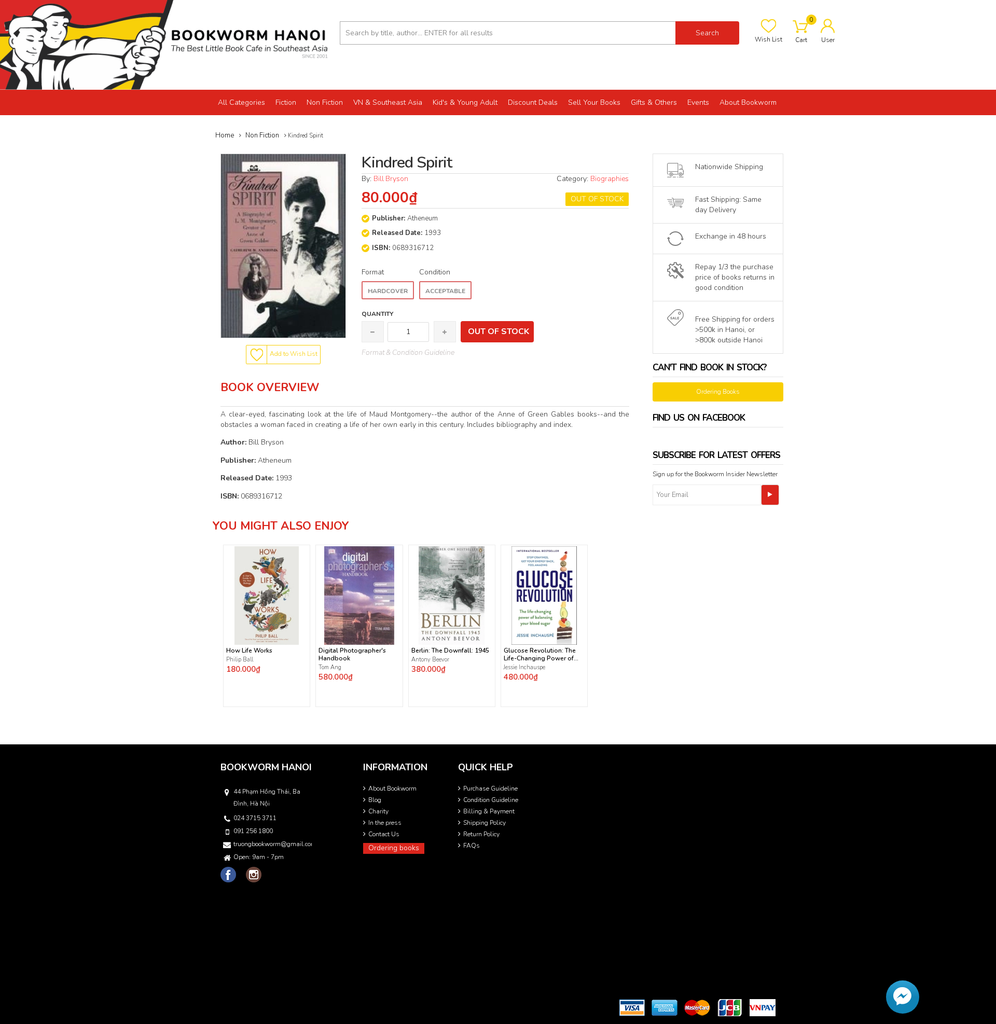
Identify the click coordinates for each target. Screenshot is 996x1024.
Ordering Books (718, 392)
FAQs (471, 845)
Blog (374, 800)
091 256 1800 (253, 831)
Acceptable (445, 291)
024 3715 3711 (254, 818)
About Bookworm (392, 788)
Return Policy (481, 834)
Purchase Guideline (490, 788)
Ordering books (393, 848)
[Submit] (770, 495)
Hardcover (388, 291)
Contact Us (383, 834)
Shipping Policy (484, 823)
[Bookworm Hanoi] (166, 44)
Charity (378, 811)
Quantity (377, 314)
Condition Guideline (490, 800)
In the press (385, 823)
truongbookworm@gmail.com (271, 844)
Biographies (609, 179)
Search (707, 33)
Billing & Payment (489, 811)
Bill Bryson (391, 179)
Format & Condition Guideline (408, 352)
